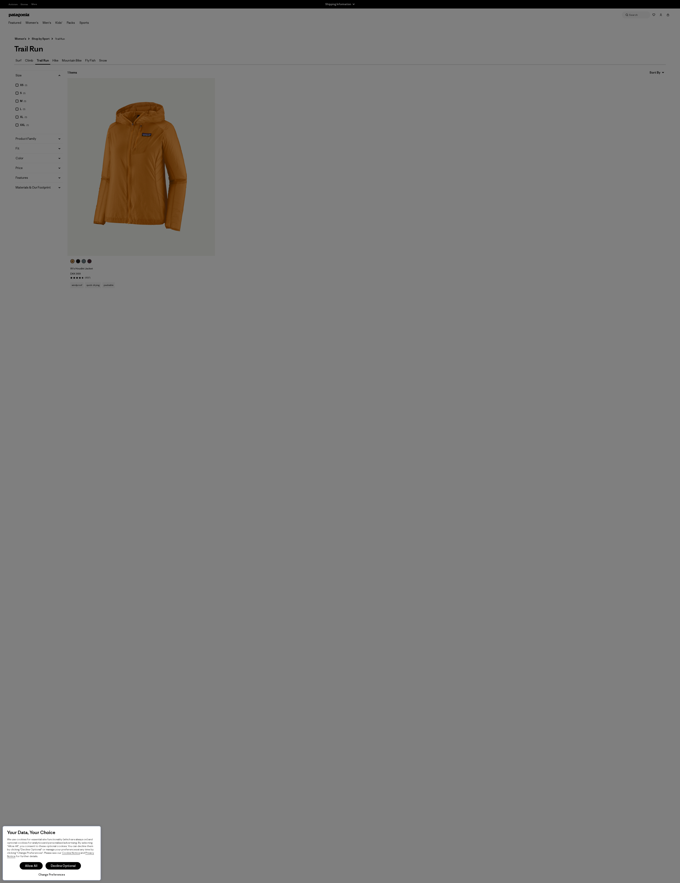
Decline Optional (63, 866)
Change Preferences (51, 874)
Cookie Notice (71, 852)
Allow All (31, 866)
